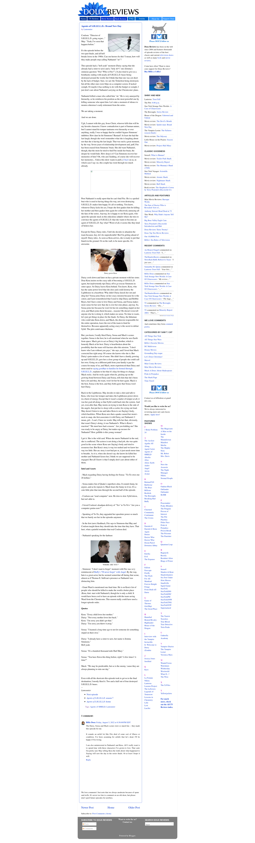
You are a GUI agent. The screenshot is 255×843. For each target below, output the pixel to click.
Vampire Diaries (167, 646)
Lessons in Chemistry (148, 698)
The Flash (148, 575)
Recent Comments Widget (168, 315)
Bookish (147, 493)
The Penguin (166, 508)
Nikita (163, 475)
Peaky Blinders (167, 505)
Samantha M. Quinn (152, 266)
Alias (146, 460)
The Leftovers (150, 689)
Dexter (147, 534)
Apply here (154, 414)
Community (149, 512)
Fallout (147, 567)
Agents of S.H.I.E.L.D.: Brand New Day (101, 26)
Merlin (163, 445)
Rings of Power (167, 561)
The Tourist (165, 616)
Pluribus (164, 519)
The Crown (148, 517)
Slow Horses (166, 580)
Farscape (148, 570)
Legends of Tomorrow (148, 693)
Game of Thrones (147, 602)
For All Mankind (148, 580)
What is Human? (158, 155)
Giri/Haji (148, 606)
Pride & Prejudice (151, 374)
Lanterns (148, 683)
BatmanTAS (149, 482)
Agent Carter (149, 449)
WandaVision (166, 663)
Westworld (165, 671)
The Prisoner (166, 533)
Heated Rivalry (150, 620)
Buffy (146, 501)
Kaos (146, 669)
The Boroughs (150, 495)
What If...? (165, 674)
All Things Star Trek (152, 336)
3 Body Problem (150, 429)
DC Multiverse (150, 346)
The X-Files (165, 685)
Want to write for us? (127, 819)
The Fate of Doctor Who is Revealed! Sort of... (155, 206)
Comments (88, 828)
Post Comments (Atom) (101, 813)
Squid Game (166, 585)
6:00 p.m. (156, 102)
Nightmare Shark (163, 180)
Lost (146, 705)
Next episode (92, 694)
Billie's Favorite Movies (154, 343)
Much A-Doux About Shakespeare (158, 370)
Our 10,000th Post (151, 236)
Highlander (148, 622)
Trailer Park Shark (164, 158)
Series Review (162, 112)
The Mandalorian (166, 438)
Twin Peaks (165, 627)
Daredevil (148, 526)
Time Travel (149, 380)
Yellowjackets (166, 693)
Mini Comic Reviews (152, 363)
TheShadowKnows (151, 257)
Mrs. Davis (165, 456)
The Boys (148, 487)
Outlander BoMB (165, 493)
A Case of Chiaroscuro (158, 107)
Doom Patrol (149, 542)
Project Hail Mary (164, 145)
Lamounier (110, 706)
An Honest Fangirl (151, 249)
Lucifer (147, 708)
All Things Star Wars (152, 339)
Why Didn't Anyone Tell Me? (159, 215)
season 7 (100, 697)
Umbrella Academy (164, 637)
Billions (147, 490)
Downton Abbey (150, 545)
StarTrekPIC (166, 596)
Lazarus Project (150, 686)
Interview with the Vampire (150, 638)
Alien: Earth (149, 462)
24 (145, 432)
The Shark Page (150, 377)
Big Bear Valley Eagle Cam (155, 220)
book (159, 57)
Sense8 (163, 569)
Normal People (167, 478)
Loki (146, 702)
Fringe (147, 586)
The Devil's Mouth (164, 121)
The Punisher (166, 536)
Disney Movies (150, 349)
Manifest (164, 442)
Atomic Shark (162, 177)
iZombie (147, 650)
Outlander (165, 489)
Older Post (134, 807)
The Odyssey (162, 136)
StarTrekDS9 (166, 591)
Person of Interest (164, 512)
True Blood (165, 621)
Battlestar (148, 484)
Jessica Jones (149, 658)
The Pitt (164, 516)
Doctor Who (149, 537)
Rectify (164, 555)
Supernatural (166, 607)
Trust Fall (156, 99)
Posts (86, 824)
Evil (146, 556)
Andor (147, 465)
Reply (88, 759)
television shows (166, 55)
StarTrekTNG (166, 602)
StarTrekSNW (166, 599)
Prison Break (166, 530)
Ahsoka (147, 457)
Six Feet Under (167, 577)
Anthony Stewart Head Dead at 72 (158, 211)
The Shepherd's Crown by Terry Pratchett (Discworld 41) (159, 188)
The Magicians (167, 428)
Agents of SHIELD (97, 706)
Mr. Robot (165, 453)
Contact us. (127, 822)
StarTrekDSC (166, 594)
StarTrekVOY (166, 605)
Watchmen (165, 665)
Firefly (147, 573)
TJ (145, 303)
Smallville (165, 583)
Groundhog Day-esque (153, 353)
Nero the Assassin (164, 465)
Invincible (148, 642)
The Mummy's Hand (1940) (158, 166)
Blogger (132, 835)
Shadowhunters (167, 574)
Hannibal (148, 617)
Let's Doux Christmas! (153, 356)
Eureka (147, 553)
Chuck (126, 159)
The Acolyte (149, 440)
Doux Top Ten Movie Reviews (156, 233)
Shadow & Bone (167, 572)
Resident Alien (167, 558)
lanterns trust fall (152, 252)
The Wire (164, 676)
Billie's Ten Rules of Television (157, 240)
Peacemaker (165, 503)
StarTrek (164, 588)
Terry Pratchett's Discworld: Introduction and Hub (155, 224)
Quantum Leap (167, 544)
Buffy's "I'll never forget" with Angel (110, 571)
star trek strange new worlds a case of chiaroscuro (158, 276)
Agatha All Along (148, 444)
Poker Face (165, 522)
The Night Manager (165, 471)
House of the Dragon (149, 627)
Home (111, 807)
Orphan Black (166, 486)
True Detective (167, 624)
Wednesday (165, 668)
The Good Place (150, 608)
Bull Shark (161, 184)
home (99, 701)
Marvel (147, 360)
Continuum (148, 515)
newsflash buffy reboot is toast (157, 259)
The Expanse (149, 559)
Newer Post (87, 807)
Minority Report (163, 162)
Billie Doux (91, 722)
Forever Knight (150, 584)
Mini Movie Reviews (152, 367)
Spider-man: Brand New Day (158, 125)
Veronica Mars (167, 654)
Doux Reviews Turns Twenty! (156, 229)
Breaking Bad (149, 498)
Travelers (164, 619)
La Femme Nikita (148, 679)
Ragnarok (164, 552)
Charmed (148, 509)
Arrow (147, 471)
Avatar (147, 473)
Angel (146, 468)
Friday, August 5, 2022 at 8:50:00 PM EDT (113, 722)
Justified (147, 661)
